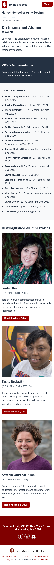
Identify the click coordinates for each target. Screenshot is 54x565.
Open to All (34, 556)
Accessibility (7, 556)
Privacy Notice (46, 556)
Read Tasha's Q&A (14, 411)
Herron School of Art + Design (23, 12)
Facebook (20, 536)
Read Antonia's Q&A (15, 504)
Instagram (27, 536)
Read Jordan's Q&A (15, 318)
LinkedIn (33, 536)
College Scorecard (21, 556)
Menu (47, 4)
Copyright (10, 560)
